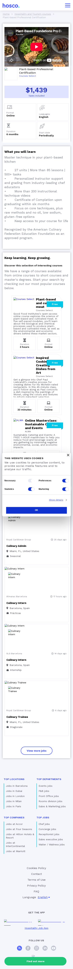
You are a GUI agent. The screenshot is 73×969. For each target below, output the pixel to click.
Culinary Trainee (17, 717)
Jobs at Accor (14, 824)
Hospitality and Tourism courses (33, 14)
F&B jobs (44, 791)
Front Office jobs (49, 796)
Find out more (35, 961)
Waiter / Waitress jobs (52, 844)
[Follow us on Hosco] (19, 949)
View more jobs (36, 750)
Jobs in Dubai (14, 791)
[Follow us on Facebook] (28, 949)
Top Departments (48, 779)
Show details (56, 500)
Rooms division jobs (50, 801)
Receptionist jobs (49, 834)
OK (36, 510)
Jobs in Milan (14, 801)
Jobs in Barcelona (16, 785)
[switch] (65, 480)
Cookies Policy (36, 868)
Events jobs (45, 785)
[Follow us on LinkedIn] (45, 949)
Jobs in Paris (13, 806)
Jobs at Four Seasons (19, 829)
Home (6, 14)
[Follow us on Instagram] (36, 949)
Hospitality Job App (36, 928)
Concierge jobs (47, 829)
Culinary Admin (16, 546)
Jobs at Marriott (15, 851)
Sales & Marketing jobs (52, 806)
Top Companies (14, 817)
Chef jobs (44, 824)
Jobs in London (15, 796)
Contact (36, 874)
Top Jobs (42, 817)
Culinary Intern (16, 603)
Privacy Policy (36, 885)
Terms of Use (36, 879)
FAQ (36, 891)
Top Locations (14, 779)
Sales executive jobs (51, 839)
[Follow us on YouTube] (53, 949)
